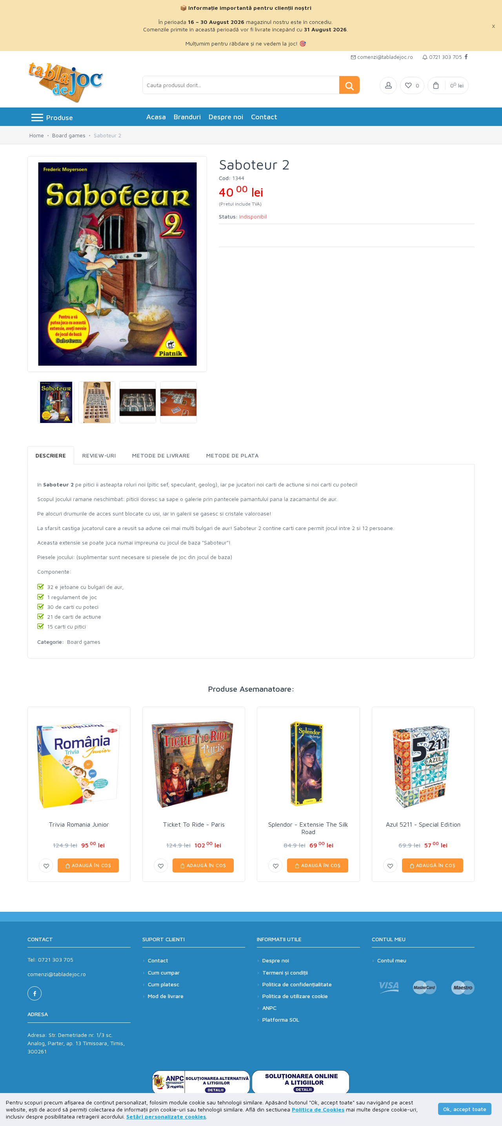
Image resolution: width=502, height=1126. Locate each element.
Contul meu (391, 960)
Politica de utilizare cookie (295, 996)
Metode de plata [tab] (232, 455)
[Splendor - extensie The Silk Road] (308, 765)
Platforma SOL (280, 1019)
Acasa (156, 117)
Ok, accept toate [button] (464, 1109)
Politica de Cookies (318, 1109)
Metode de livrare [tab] (161, 455)
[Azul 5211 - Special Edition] (423, 765)
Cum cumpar (164, 972)
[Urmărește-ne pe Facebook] (466, 57)
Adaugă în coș (90, 865)
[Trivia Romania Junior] (79, 765)
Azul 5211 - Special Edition (423, 824)
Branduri (187, 117)
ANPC (269, 1007)
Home (36, 135)
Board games (68, 135)
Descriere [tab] (51, 455)
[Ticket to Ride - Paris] (194, 765)
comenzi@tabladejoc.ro (384, 57)
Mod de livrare (166, 996)
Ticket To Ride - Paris (194, 824)
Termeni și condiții (285, 972)
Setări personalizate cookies (166, 1116)
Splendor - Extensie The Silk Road (308, 828)
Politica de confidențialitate (297, 984)
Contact (264, 117)
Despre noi (226, 117)
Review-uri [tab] (99, 455)
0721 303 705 (444, 57)
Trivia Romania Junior (79, 824)
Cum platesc (163, 984)
